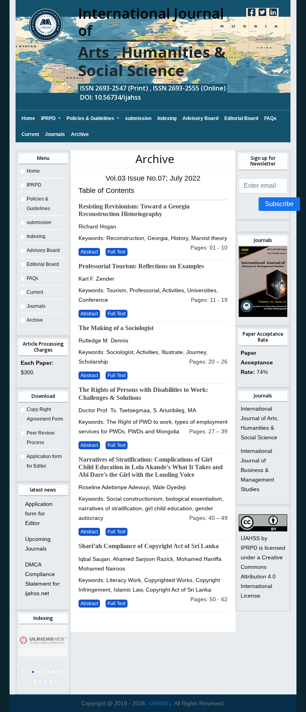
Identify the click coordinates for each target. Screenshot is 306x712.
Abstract (89, 252)
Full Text (117, 252)
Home (28, 118)
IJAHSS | (160, 703)
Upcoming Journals (38, 544)
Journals (55, 134)
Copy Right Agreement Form (45, 414)
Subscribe (279, 204)
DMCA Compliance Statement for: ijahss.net (43, 578)
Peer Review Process (41, 437)
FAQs (270, 118)
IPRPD (49, 118)
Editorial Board (241, 118)
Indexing (167, 118)
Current (30, 134)
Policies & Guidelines (91, 118)
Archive (80, 134)
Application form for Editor (44, 461)
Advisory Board (200, 118)
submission (138, 118)
